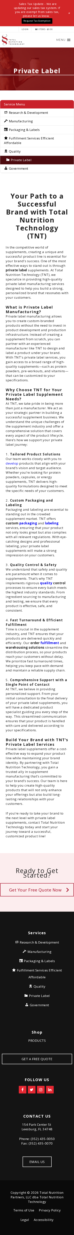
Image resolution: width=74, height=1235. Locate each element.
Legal (24, 1220)
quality (46, 583)
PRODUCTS (37, 1040)
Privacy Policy (50, 1210)
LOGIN (25, 29)
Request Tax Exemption (37, 20)
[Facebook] (22, 1089)
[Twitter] (31, 1089)
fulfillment (49, 643)
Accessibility (44, 1220)
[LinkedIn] (50, 1089)
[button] (60, 40)
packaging (28, 523)
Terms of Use (23, 1210)
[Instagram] (41, 1089)
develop (12, 463)
